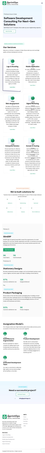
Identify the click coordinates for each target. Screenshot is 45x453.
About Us (25, 419)
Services (25, 423)
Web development (12, 103)
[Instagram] (20, 409)
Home (24, 417)
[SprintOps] (10, 3)
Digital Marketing (32, 103)
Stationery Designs (12, 268)
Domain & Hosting (32, 146)
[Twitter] (25, 409)
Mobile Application (32, 66)
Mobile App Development (8, 439)
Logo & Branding (12, 66)
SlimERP (7, 236)
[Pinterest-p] (29, 409)
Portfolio (25, 421)
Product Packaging (12, 293)
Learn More (12, 87)
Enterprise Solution (12, 146)
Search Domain (6, 443)
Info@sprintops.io (24, 398)
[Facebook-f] (15, 409)
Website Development (7, 437)
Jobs (24, 425)
